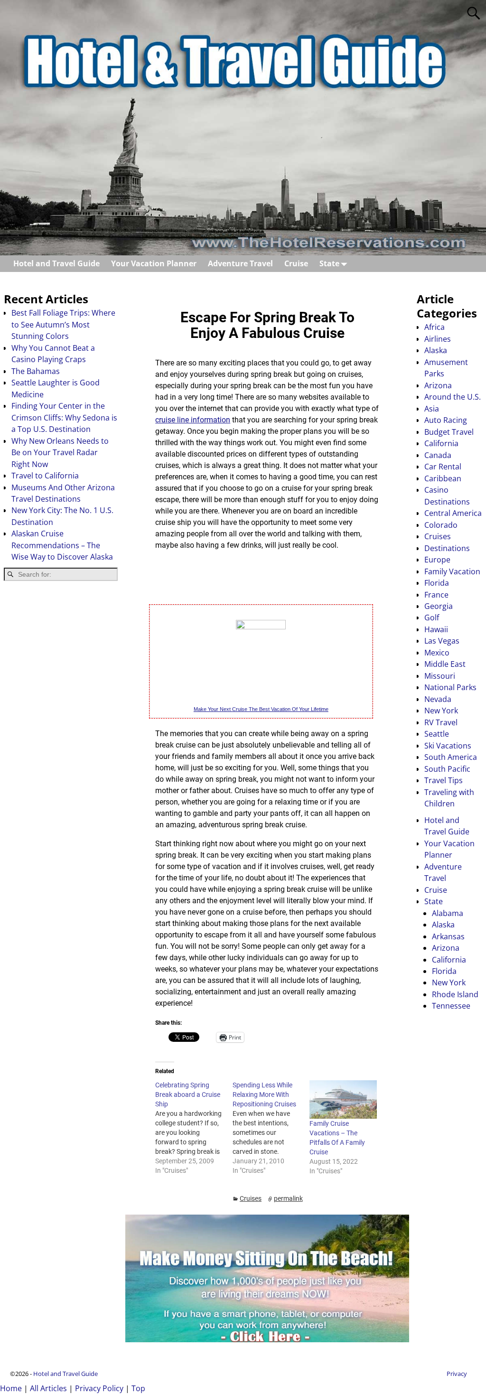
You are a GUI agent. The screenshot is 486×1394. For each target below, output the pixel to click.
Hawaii (436, 629)
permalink (288, 1198)
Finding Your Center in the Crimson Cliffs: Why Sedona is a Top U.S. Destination (64, 417)
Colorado (441, 525)
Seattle (436, 734)
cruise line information (192, 419)
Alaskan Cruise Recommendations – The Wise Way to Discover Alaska (62, 545)
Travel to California (45, 475)
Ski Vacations (447, 745)
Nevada (437, 699)
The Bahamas (35, 371)
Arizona (438, 385)
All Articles (48, 1388)
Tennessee (451, 1006)
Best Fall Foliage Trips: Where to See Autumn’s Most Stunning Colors (63, 324)
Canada (437, 455)
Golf (431, 617)
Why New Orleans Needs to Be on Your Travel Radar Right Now (60, 452)
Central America (453, 513)
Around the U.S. (452, 397)
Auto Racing (445, 420)
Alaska (435, 350)
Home (11, 1388)
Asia (431, 408)
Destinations (447, 548)
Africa (434, 327)
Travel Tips (443, 780)
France (436, 594)
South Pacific (447, 769)
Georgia (438, 606)
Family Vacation (452, 571)
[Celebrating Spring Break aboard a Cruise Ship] (193, 1127)
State (329, 263)
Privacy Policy (99, 1388)
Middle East (445, 664)
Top (138, 1388)
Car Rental (442, 466)
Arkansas (448, 936)
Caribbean (442, 478)
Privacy (457, 1373)
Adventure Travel (240, 263)
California (441, 443)
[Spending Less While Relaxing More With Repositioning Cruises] (271, 1127)
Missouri (439, 676)
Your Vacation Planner (153, 263)
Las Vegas (441, 641)
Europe (437, 559)
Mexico (436, 652)
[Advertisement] (61, 740)
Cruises (251, 1198)
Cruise (296, 263)
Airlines (437, 339)
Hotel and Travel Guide (56, 263)
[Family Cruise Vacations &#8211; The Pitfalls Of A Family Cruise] (343, 1099)
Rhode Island (455, 994)
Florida (436, 583)
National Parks (450, 687)
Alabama (447, 913)
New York (441, 710)
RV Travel (441, 722)
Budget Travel (449, 432)
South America (450, 757)
